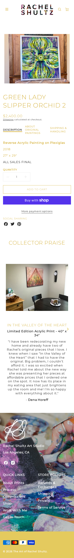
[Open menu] (7, 9)
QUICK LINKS (14, 475)
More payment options (37, 211)
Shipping (8, 119)
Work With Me (15, 510)
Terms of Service (51, 507)
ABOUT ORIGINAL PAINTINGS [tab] (32, 130)
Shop (7, 503)
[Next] (68, 329)
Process (9, 490)
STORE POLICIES (52, 475)
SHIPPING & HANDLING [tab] (58, 129)
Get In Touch (14, 517)
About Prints (13, 483)
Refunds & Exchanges (47, 485)
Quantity (10, 169)
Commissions (14, 496)
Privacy (44, 500)
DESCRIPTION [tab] (12, 129)
